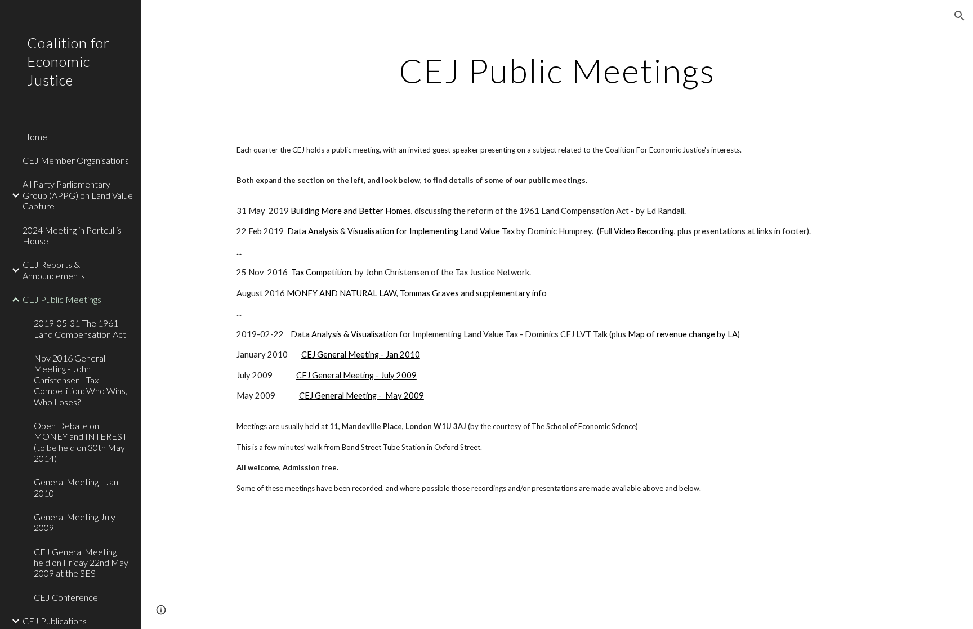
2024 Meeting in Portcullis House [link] (72, 235)
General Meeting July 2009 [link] (74, 522)
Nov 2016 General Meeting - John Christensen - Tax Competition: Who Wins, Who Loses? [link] (80, 380)
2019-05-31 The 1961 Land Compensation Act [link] (80, 328)
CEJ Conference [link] (66, 597)
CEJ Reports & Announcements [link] (54, 269)
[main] (557, 70)
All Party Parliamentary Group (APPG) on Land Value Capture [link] (78, 195)
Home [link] (35, 136)
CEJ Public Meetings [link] (62, 299)
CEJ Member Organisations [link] (76, 160)
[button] (959, 15)
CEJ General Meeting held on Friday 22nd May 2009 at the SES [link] (81, 562)
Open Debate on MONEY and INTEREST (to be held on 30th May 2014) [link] (80, 441)
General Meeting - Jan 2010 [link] (76, 487)
